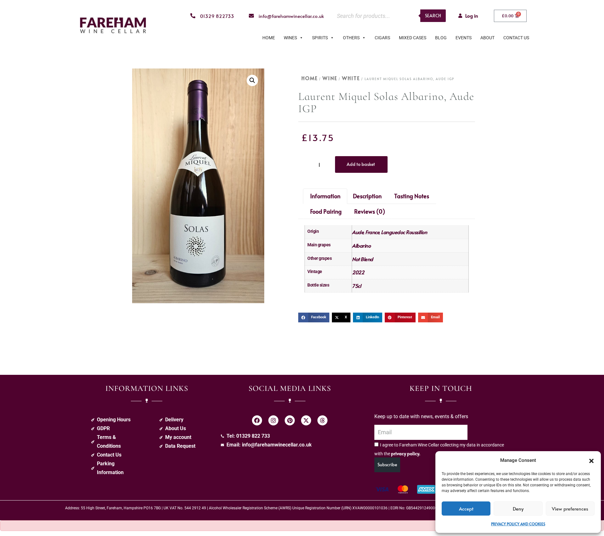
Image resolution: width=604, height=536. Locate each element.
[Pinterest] (290, 420)
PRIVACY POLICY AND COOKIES (518, 523)
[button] (591, 460)
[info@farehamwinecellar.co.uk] (251, 15)
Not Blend (362, 258)
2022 (358, 272)
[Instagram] (273, 420)
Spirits (320, 37)
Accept (466, 508)
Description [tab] (367, 196)
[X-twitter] (306, 420)
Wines (290, 37)
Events (464, 37)
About (487, 37)
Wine (329, 77)
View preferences (570, 508)
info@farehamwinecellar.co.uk (291, 16)
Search (433, 16)
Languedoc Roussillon (404, 231)
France (372, 231)
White (351, 77)
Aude (358, 231)
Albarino (361, 245)
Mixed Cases (412, 37)
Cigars (382, 37)
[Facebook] (257, 420)
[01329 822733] (192, 15)
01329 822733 (217, 16)
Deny (518, 508)
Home (268, 37)
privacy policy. (405, 454)
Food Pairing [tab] (326, 211)
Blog (441, 37)
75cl (356, 285)
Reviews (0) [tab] (369, 211)
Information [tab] (325, 196)
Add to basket (361, 164)
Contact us (516, 37)
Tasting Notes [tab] (411, 196)
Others (351, 37)
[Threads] (322, 420)
